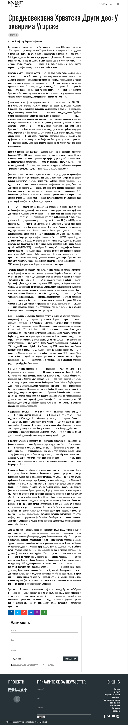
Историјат (116, 697)
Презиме (40, 707)
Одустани (17, 658)
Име (12, 640)
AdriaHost (43, 721)
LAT (106, 4)
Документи (116, 708)
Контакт (117, 691)
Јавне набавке (115, 702)
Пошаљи (70, 658)
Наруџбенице (115, 705)
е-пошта (14, 630)
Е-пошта (40, 689)
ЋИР (100, 4)
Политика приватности (111, 700)
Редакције (116, 711)
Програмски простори (112, 694)
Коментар (14, 650)
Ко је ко (117, 689)
